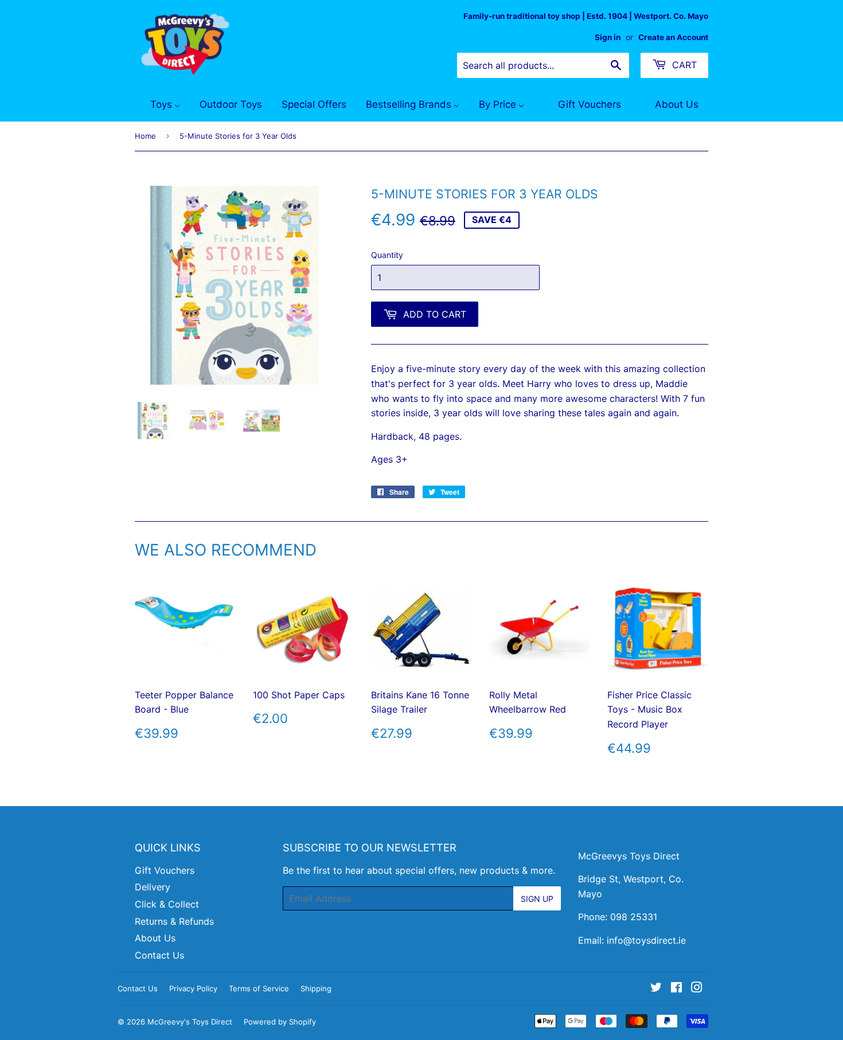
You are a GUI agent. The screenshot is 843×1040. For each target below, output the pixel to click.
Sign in (607, 37)
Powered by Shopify (280, 1021)
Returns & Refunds (174, 921)
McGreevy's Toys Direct (189, 1021)
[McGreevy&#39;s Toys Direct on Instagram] (696, 988)
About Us (155, 938)
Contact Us (159, 955)
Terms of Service (259, 988)
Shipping (315, 988)
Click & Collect (167, 904)
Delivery (152, 887)
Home (145, 135)
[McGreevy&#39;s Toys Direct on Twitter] (656, 988)
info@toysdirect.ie (646, 940)
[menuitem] (158, 105)
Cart (683, 65)
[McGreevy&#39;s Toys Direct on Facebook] (676, 988)
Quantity (387, 255)
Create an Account (673, 37)
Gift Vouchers (164, 870)
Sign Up (537, 899)
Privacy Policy (193, 988)
